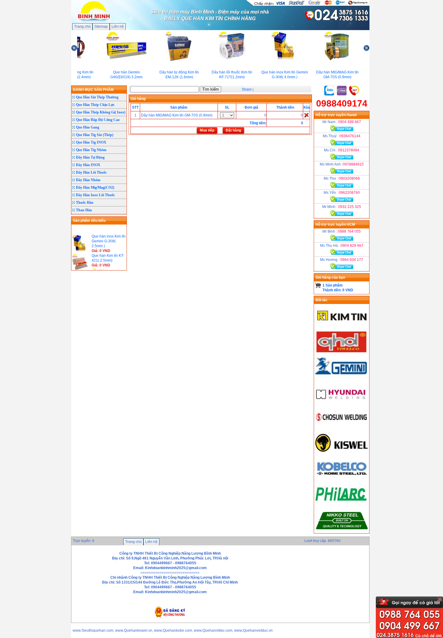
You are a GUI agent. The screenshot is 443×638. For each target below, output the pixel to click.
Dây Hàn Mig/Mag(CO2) (95, 187)
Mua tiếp (207, 130)
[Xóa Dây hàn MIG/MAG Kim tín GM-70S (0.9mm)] (306, 115)
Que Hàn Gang (87, 127)
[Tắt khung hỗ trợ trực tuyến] (439, 598)
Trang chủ (82, 26)
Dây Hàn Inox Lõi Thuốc (95, 195)
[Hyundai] (342, 403)
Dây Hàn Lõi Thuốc (91, 172)
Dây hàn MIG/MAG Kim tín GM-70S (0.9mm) (176, 115)
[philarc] (342, 504)
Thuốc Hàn (84, 202)
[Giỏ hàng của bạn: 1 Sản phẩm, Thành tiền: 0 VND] (318, 285)
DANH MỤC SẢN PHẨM (93, 90)
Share (247, 89)
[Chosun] (342, 428)
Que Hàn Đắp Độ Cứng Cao (98, 120)
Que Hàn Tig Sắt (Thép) (94, 135)
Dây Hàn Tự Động (90, 157)
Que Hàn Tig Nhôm (91, 150)
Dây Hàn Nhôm (88, 180)
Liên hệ (118, 26)
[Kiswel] (342, 454)
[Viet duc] (342, 353)
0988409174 (341, 103)
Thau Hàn (84, 210)
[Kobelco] (342, 479)
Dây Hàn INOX (88, 165)
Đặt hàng (233, 130)
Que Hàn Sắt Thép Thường (97, 97)
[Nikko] (342, 531)
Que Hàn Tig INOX (91, 142)
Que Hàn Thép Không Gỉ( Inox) (100, 112)
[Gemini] (342, 378)
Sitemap (101, 26)
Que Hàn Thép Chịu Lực (95, 105)
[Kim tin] (342, 327)
